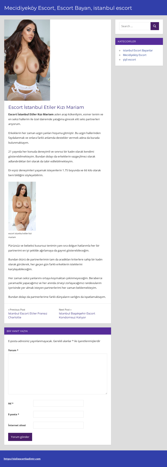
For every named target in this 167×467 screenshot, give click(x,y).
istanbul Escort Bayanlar (138, 50)
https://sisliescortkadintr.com (22, 458)
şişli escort (129, 59)
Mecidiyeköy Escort (134, 55)
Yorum (13, 350)
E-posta (13, 414)
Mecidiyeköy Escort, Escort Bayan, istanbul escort (68, 8)
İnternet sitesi (17, 425)
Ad (10, 403)
